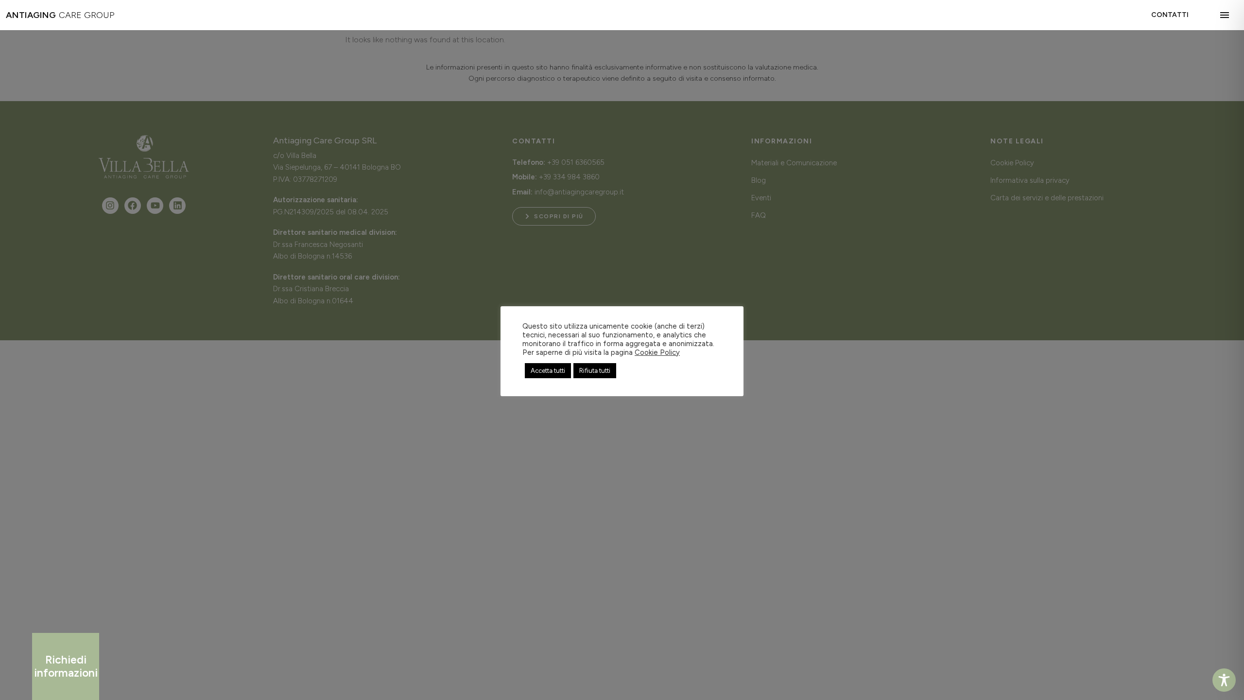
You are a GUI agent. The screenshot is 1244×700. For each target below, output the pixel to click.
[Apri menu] (1226, 15)
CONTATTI (1170, 15)
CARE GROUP (60, 15)
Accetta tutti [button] (548, 370)
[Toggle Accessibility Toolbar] (1224, 680)
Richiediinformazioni (66, 666)
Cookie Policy (657, 352)
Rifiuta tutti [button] (594, 370)
